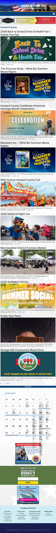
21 (33, 419)
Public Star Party (11, 315)
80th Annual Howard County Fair (20, 179)
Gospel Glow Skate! (34, 445)
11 (13, 412)
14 (33, 412)
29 (40, 425)
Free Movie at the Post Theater (41, 444)
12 (20, 412)
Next (8, 383)
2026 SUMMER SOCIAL (15, 281)
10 (7, 412)
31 (7, 432)
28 (33, 425)
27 (27, 425)
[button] (28, 526)
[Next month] (15, 393)
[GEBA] (28, 23)
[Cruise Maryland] (28, 503)
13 (27, 412)
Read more (10, 64)
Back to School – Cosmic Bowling (41, 452)
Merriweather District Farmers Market (23, 247)
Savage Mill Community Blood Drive (22, 349)
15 (40, 412)
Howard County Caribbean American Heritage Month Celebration (23, 107)
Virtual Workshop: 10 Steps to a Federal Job (35, 436)
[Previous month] (5, 393)
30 (27, 399)
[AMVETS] (28, 463)
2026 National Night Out (15, 213)
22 (40, 419)
